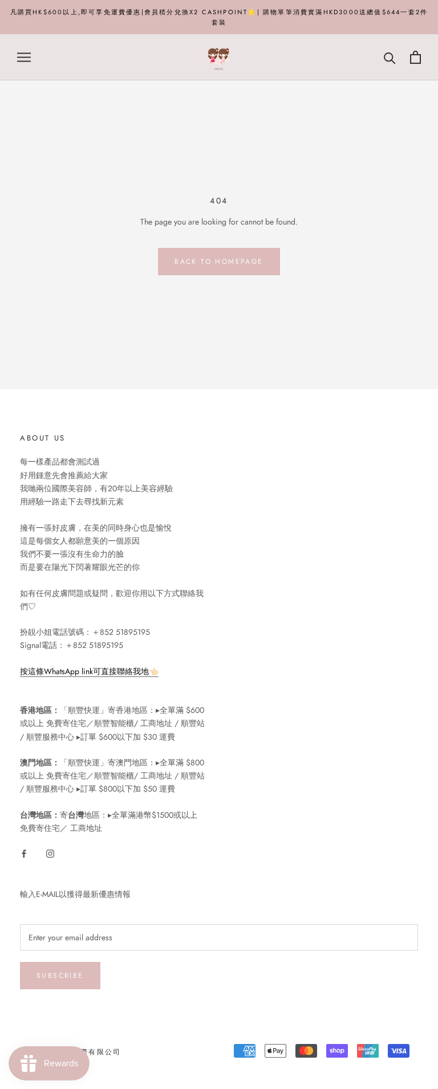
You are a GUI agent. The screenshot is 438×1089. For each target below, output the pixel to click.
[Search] (390, 57)
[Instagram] (50, 852)
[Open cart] (415, 57)
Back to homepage (219, 261)
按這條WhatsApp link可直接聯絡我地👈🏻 (89, 671)
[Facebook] (24, 852)
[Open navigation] (24, 57)
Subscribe (60, 975)
